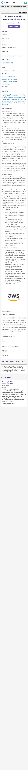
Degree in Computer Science (9, 79)
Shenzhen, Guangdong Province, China (12, 56)
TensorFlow (5, 104)
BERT (14, 96)
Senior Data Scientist (7, 62)
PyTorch (11, 103)
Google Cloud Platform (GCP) (13, 99)
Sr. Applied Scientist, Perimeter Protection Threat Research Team (13, 382)
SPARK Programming (19, 103)
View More (24, 376)
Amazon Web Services (14, 23)
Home (2, 6)
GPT (22, 99)
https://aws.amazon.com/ (8, 352)
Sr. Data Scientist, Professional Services (17, 6)
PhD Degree (5, 86)
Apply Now (14, 26)
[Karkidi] (8, 2)
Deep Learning (9, 97)
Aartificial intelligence (7, 94)
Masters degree (6, 84)
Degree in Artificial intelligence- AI (10, 77)
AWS (7, 96)
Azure (10, 96)
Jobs (6, 6)
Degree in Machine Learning (9, 81)
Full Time (4, 34)
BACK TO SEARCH (23, 12)
